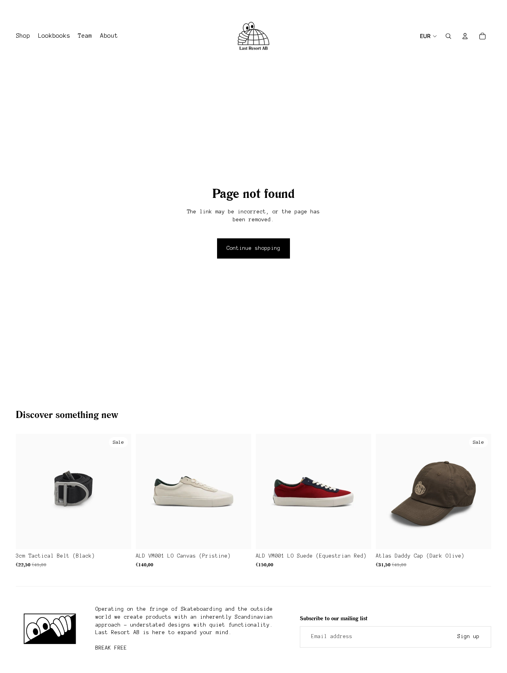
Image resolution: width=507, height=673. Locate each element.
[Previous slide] (18, 8)
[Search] (448, 36)
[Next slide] (482, 8)
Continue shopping (253, 248)
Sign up (468, 636)
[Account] (465, 36)
